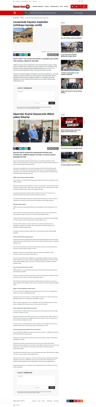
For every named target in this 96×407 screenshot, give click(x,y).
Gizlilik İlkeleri (49, 401)
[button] (51, 54)
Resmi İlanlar (54, 6)
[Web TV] (79, 1)
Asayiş (66, 6)
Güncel (47, 6)
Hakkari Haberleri (38, 6)
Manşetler (18, 1)
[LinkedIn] (23, 54)
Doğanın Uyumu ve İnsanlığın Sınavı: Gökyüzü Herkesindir (43, 13)
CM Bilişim (17, 405)
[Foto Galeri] (82, 1)
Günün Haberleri (25, 1)
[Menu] (72, 6)
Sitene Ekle (35, 1)
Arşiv (30, 1)
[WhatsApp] (26, 54)
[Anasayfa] (14, 1)
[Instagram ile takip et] (78, 401)
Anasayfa (17, 17)
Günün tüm (78, 13)
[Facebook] (14, 54)
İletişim (43, 401)
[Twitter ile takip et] (71, 401)
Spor (61, 6)
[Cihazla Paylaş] (29, 54)
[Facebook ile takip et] (68, 401)
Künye (39, 401)
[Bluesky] (20, 54)
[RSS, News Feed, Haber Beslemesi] (81, 401)
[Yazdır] (48, 54)
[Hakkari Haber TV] (21, 6)
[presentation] (17, 13)
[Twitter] (17, 54)
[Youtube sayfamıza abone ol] (74, 401)
